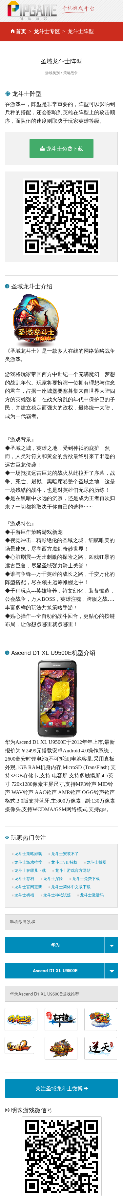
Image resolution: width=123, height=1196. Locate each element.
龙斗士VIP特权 (63, 862)
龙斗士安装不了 (64, 853)
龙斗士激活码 (91, 895)
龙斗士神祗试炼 (56, 895)
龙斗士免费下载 (64, 148)
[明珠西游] (101, 1019)
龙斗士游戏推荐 (27, 862)
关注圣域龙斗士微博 (59, 1088)
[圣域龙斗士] (61, 1048)
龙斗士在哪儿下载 (29, 870)
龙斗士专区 (47, 31)
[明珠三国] (21, 1019)
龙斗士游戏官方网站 (72, 870)
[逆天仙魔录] (101, 1048)
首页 (21, 31)
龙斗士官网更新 (27, 887)
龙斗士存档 (23, 878)
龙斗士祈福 (23, 895)
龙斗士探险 (52, 878)
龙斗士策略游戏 (27, 853)
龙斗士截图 (96, 862)
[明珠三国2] (19, 1045)
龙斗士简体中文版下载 (70, 887)
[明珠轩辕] (61, 1019)
